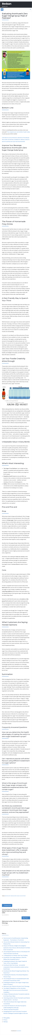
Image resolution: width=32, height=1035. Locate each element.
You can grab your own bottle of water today (18, 132)
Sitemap (5, 1021)
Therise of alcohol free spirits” (11, 1009)
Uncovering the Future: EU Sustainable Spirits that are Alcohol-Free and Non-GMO (15, 911)
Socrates (19, 1030)
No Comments (5, 914)
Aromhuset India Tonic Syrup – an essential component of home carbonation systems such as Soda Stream (15, 967)
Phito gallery (6, 1017)
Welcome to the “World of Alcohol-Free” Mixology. (16, 986)
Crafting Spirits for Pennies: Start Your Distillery (15, 955)
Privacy (5, 1019)
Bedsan (6, 3)
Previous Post (7, 905)
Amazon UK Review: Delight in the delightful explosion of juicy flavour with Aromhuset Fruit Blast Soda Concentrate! (16, 947)
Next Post (25, 917)
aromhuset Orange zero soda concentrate (15, 895)
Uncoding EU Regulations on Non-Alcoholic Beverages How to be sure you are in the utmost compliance (15, 990)
